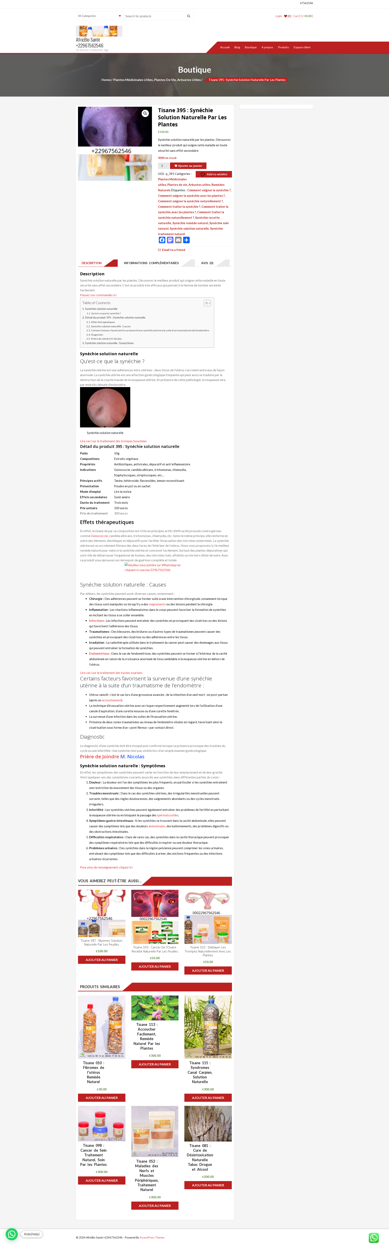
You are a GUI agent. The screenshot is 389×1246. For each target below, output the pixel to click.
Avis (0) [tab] (206, 263)
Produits (283, 47)
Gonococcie (99, 536)
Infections (96, 620)
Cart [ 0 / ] (303, 16)
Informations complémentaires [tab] (150, 263)
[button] (145, 113)
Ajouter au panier (190, 165)
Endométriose (99, 653)
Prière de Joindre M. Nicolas (106, 338)
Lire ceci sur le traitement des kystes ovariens (111, 673)
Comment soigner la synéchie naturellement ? (190, 201)
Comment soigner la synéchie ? (209, 190)
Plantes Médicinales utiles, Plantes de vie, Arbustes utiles (157, 80)
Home (106, 80)
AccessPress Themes (152, 1237)
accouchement (111, 700)
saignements (157, 604)
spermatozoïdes (167, 815)
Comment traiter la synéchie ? (179, 206)
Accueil (225, 47)
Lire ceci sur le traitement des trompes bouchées (113, 441)
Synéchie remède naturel (190, 223)
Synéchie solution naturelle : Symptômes (109, 343)
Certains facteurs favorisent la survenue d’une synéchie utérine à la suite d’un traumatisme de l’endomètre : (150, 330)
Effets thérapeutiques (103, 322)
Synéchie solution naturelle (189, 228)
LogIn (279, 16)
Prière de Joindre (99, 756)
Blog (237, 47)
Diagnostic (97, 334)
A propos (267, 47)
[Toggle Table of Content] (205, 303)
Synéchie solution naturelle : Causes (111, 326)
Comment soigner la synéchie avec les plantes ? (191, 195)
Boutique (251, 47)
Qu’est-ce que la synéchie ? (106, 313)
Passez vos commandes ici (98, 295)
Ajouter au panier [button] (102, 960)
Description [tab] (91, 263)
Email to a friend (173, 249)
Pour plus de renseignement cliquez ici (106, 867)
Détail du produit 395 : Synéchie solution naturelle (115, 317)
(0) (289, 16)
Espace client (302, 47)
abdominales (157, 826)
